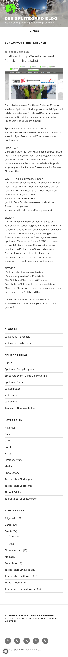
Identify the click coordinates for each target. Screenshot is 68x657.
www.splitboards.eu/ (16, 132)
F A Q (8, 453)
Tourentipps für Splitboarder (21, 498)
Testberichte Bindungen (18, 479)
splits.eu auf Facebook (17, 336)
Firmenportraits (14, 460)
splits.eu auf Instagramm (18, 343)
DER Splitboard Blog (31, 18)
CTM (7, 440)
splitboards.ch (13, 388)
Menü (36, 31)
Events (8, 447)
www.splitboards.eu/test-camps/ (34, 261)
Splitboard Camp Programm (20, 369)
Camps (9, 434)
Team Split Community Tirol (20, 408)
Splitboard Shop (14, 382)
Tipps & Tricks (13, 492)
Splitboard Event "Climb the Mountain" (26, 375)
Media (8, 466)
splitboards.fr (12, 395)
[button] (5, 651)
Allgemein (10, 427)
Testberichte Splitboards (19, 485)
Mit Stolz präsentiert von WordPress (23, 649)
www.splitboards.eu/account (21, 198)
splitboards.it (12, 401)
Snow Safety (12, 472)
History (9, 362)
